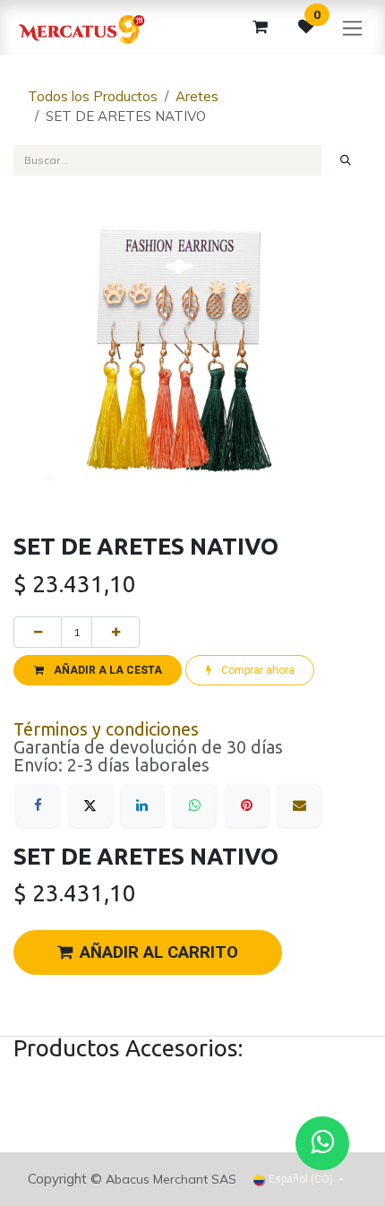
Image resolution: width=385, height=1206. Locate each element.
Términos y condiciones (106, 729)
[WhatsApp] (194, 805)
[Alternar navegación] (352, 27)
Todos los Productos (93, 96)
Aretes (196, 96)
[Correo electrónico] (299, 805)
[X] (90, 805)
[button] (97, 670)
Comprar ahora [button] (256, 670)
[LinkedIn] (142, 805)
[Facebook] (37, 805)
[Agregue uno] (115, 631)
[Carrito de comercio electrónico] (259, 27)
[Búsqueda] (346, 160)
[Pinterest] (247, 805)
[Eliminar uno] (37, 631)
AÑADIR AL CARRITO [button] (159, 952)
